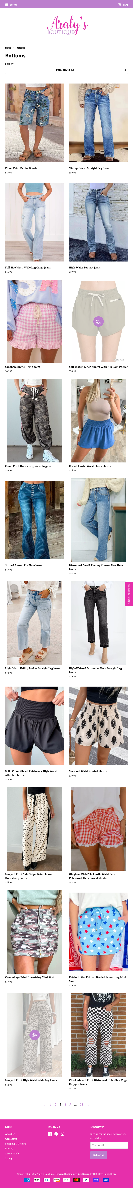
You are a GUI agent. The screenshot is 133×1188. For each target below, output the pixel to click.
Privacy (9, 1148)
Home (8, 47)
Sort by (9, 63)
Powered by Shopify (66, 1173)
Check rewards (129, 594)
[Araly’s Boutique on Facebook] (50, 1134)
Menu (13, 4)
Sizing (8, 1158)
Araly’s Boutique (46, 1173)
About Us (10, 1133)
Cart (125, 5)
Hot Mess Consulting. (104, 1173)
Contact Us (11, 1138)
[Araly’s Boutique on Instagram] (62, 1134)
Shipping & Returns (15, 1143)
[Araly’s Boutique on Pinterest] (56, 1134)
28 (81, 1104)
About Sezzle (12, 1153)
